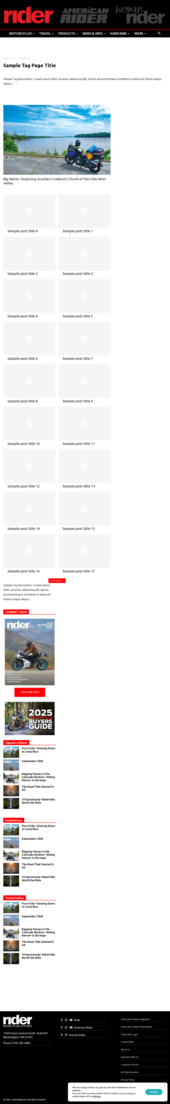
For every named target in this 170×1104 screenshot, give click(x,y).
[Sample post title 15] (84, 509)
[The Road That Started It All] (11, 790)
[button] (159, 33)
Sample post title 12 (23, 486)
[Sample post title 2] (29, 253)
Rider (77, 1020)
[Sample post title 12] (29, 466)
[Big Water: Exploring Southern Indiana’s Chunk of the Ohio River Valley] (57, 140)
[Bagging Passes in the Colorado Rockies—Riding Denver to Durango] (11, 777)
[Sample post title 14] (29, 509)
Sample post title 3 (78, 273)
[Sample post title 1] (84, 211)
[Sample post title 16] (29, 551)
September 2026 (32, 761)
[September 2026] (11, 765)
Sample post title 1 (78, 231)
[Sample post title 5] (84, 296)
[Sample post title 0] (29, 211)
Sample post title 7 (78, 358)
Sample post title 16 (23, 571)
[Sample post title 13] (84, 466)
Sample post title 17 (79, 571)
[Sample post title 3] (84, 253)
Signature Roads (16, 742)
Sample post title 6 (22, 358)
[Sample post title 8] (29, 381)
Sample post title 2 (22, 273)
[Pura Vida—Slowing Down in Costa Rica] (11, 752)
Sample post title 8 (22, 401)
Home (6, 58)
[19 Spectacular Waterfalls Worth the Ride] (11, 803)
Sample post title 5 (78, 316)
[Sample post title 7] (84, 339)
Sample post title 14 (23, 528)
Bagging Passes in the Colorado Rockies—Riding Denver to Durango (38, 777)
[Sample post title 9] (84, 381)
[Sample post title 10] (29, 424)
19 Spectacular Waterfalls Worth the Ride (38, 801)
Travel (14, 58)
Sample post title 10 (23, 444)
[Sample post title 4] (29, 296)
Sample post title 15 (79, 528)
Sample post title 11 (79, 444)
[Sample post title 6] (29, 339)
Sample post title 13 (79, 486)
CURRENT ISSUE (16, 612)
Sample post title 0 (22, 231)
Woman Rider (77, 1035)
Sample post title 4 (22, 316)
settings (96, 1096)
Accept (154, 1092)
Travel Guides (14, 898)
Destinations (13, 820)
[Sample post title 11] (84, 424)
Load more (56, 580)
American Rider (83, 1027)
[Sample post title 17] (84, 551)
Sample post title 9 (78, 401)
